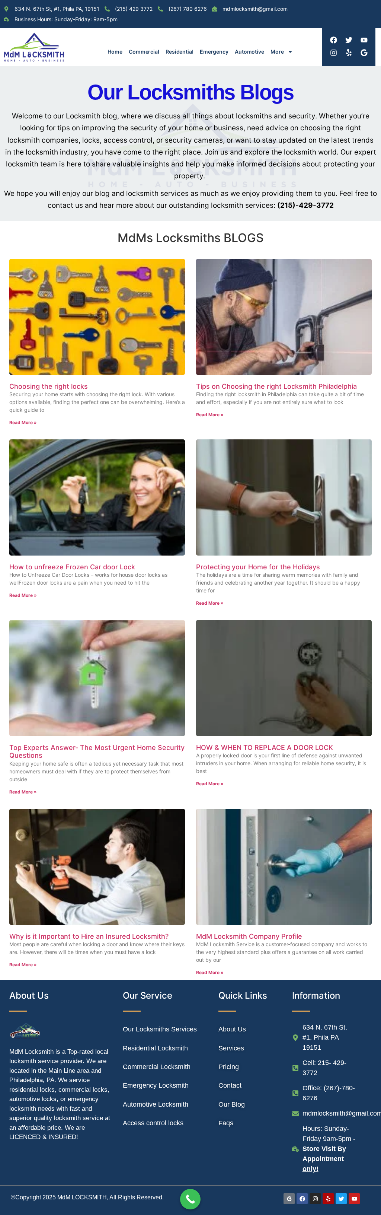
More (277, 51)
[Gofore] (289, 1198)
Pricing (228, 1067)
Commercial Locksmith (156, 1067)
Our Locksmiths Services (160, 1029)
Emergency (214, 51)
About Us (232, 1029)
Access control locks (153, 1123)
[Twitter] (348, 40)
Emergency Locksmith (156, 1085)
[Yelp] (348, 52)
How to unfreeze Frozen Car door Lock (72, 567)
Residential (179, 51)
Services (231, 1048)
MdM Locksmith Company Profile (249, 936)
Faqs (225, 1123)
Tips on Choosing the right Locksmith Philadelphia (276, 386)
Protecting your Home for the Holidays (258, 567)
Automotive (249, 51)
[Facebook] (333, 40)
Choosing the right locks (48, 386)
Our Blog (231, 1104)
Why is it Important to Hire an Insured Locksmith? (89, 936)
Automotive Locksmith (155, 1104)
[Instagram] (333, 52)
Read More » (23, 422)
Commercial (144, 51)
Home (115, 51)
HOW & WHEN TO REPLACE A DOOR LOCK (264, 747)
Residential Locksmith (155, 1048)
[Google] (364, 52)
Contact (229, 1085)
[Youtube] (364, 40)
